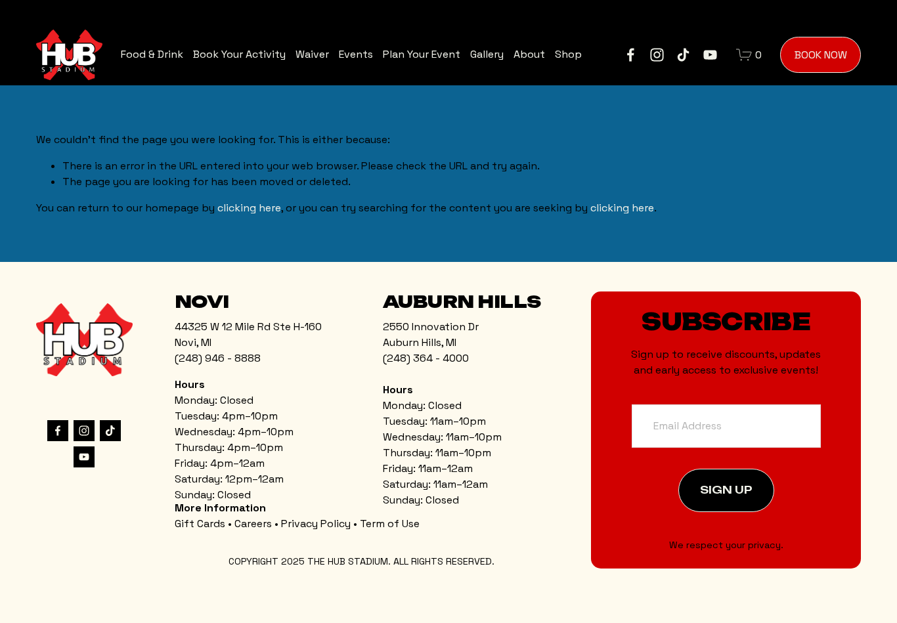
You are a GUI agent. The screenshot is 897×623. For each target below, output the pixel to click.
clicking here (249, 208)
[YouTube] (710, 55)
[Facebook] (631, 55)
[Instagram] (657, 55)
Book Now (821, 55)
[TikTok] (683, 55)
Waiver (312, 54)
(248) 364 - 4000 (426, 358)
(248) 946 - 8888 (218, 358)
